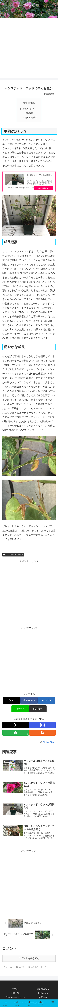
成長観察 (29, 113)
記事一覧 (15, 993)
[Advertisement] (29, 48)
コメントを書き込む (29, 958)
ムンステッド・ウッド (14, 554)
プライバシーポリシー (15, 997)
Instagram (43, 993)
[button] (37, 708)
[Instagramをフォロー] (42, 725)
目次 (25, 103)
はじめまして (43, 988)
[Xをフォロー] (15, 725)
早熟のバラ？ (28, 109)
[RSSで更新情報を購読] (42, 733)
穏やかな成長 (31, 117)
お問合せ (43, 997)
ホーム (15, 988)
